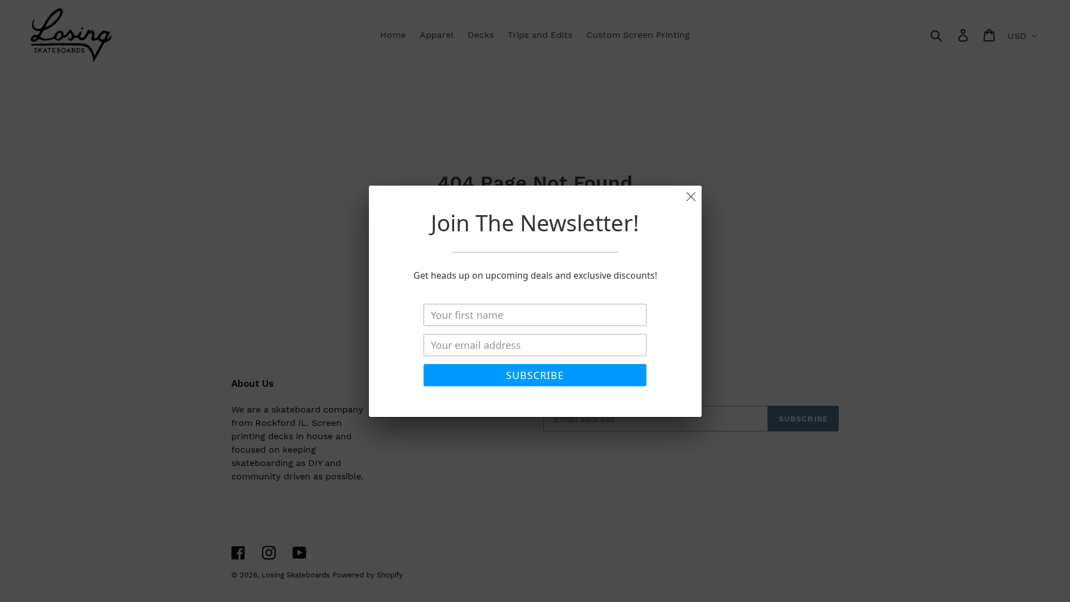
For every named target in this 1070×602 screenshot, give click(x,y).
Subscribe (535, 375)
